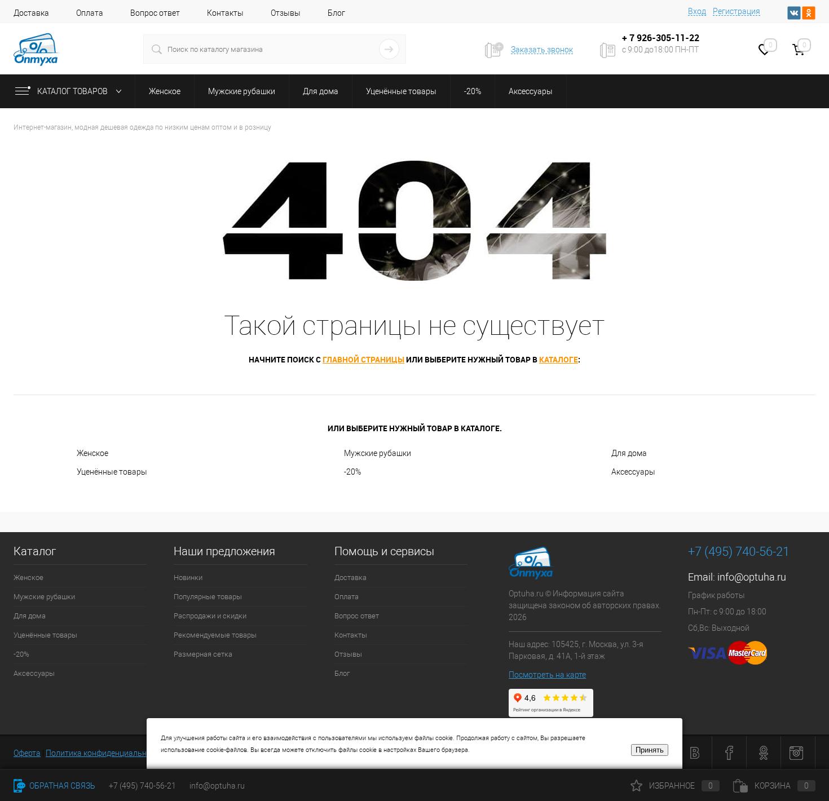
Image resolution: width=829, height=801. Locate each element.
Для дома (629, 453)
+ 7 (629, 38)
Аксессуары (633, 471)
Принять (650, 750)
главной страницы (363, 359)
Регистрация (736, 11)
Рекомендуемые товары (215, 635)
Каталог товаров (73, 91)
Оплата (89, 12)
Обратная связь (61, 785)
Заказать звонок (542, 49)
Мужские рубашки (377, 453)
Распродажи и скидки (210, 616)
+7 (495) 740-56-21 (739, 552)
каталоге (558, 359)
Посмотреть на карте (547, 674)
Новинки (188, 577)
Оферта (27, 753)
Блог (336, 12)
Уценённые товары (112, 471)
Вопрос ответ (155, 12)
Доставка (31, 12)
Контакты (225, 12)
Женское (92, 453)
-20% (352, 471)
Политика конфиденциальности (105, 753)
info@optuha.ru (751, 577)
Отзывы (286, 12)
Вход (697, 11)
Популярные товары (208, 596)
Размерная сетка (203, 654)
